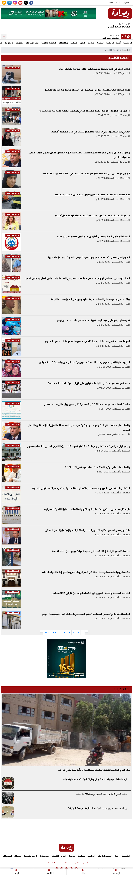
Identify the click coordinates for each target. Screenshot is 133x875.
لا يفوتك (8, 43)
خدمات (19, 43)
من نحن (86, 863)
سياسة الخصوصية (50, 863)
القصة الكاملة (48, 43)
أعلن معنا (64, 863)
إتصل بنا (76, 863)
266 (54, 632)
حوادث (90, 43)
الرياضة (110, 43)
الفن (82, 43)
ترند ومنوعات (32, 43)
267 (47, 632)
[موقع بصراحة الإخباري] (120, 13)
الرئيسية (127, 43)
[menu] (3, 36)
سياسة (100, 43)
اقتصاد (74, 43)
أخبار (118, 43)
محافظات (63, 43)
